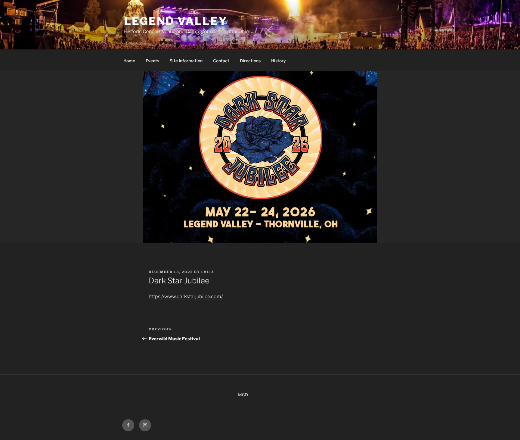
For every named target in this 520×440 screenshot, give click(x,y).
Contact (221, 60)
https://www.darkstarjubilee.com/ (186, 296)
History (278, 60)
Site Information (186, 60)
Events (152, 60)
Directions (250, 60)
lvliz (207, 272)
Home (129, 60)
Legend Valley (175, 21)
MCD (243, 394)
